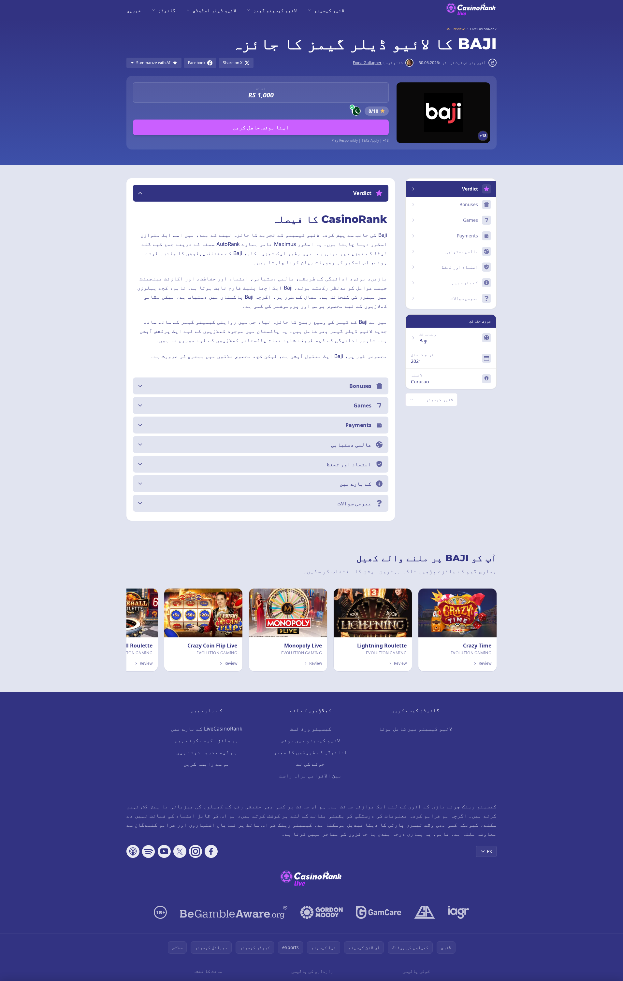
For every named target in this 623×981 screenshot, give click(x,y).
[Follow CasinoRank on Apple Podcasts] (132, 851)
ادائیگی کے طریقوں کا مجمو (310, 752)
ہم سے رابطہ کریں (206, 763)
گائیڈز (167, 10)
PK (489, 851)
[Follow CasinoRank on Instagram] (195, 851)
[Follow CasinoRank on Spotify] (148, 851)
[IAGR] (459, 912)
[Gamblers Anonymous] (424, 912)
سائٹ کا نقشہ (207, 971)
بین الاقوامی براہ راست (310, 775)
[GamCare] (378, 912)
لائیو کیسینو (329, 10)
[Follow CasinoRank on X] (179, 851)
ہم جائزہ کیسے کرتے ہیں (207, 740)
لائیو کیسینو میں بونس (310, 740)
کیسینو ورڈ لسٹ (310, 728)
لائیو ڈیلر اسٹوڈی (214, 10)
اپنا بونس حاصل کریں (261, 127)
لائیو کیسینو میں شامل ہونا (415, 728)
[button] (260, 193)
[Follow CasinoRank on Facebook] (211, 851)
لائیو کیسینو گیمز (275, 10)
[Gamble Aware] (233, 912)
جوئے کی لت (310, 763)
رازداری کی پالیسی (312, 971)
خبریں (133, 10)
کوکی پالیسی (416, 971)
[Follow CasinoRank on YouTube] (164, 851)
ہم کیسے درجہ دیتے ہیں (206, 752)
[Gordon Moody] (321, 912)
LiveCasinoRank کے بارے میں (206, 728)
